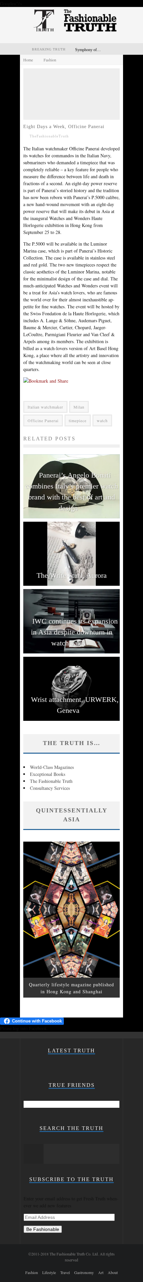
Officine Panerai (43, 420)
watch (102, 420)
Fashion (31, 1272)
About (113, 1272)
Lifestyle (49, 1272)
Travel (65, 1272)
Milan (78, 407)
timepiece (77, 420)
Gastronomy (84, 1272)
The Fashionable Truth (51, 781)
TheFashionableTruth (49, 136)
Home (28, 59)
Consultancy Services (50, 788)
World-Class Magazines (52, 767)
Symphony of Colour (92, 49)
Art (100, 1272)
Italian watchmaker (45, 407)
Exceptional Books (47, 774)
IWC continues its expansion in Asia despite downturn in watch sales (74, 632)
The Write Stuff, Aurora (72, 575)
